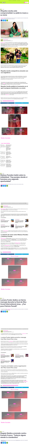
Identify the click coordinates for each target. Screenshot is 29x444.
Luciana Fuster (24, 333)
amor (11, 385)
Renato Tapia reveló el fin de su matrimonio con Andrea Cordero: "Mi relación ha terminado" (8, 131)
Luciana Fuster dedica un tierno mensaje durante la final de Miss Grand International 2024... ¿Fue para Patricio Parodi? (21, 110)
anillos (4, 83)
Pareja (3, 9)
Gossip (16, 224)
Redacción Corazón (5, 39)
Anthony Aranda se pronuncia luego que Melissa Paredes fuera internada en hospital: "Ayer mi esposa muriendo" (19, 227)
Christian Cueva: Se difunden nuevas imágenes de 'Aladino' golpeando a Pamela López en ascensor (8, 161)
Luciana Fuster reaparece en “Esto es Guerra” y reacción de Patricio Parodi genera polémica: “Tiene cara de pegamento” (5, 362)
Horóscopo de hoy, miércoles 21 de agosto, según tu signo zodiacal (9, 157)
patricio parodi (8, 385)
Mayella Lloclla (3, 42)
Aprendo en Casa (10, 0)
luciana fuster (4, 385)
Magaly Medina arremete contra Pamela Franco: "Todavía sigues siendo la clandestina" (14, 121)
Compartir (8, 387)
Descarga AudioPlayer (14, 0)
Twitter (22, 387)
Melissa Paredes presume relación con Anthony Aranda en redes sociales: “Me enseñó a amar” (5, 221)
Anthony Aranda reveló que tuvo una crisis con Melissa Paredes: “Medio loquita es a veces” (5, 227)
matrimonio (7, 94)
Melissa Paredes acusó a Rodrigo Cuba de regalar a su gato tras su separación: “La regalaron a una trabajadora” (19, 221)
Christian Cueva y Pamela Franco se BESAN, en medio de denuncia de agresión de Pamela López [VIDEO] (8, 153)
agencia (16, 385)
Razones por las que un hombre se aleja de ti (20, 131)
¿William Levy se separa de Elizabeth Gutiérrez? (21, 283)
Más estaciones (18, 0)
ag (17, 385)
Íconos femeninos (3, 219)
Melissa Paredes (5, 230)
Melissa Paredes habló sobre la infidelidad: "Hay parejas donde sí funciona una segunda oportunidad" (8, 110)
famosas (13, 385)
